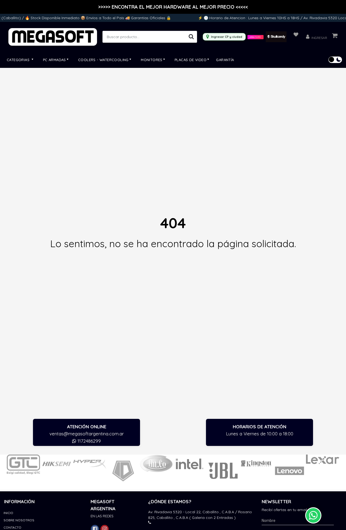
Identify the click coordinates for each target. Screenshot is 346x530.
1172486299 (88, 441)
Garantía (225, 60)
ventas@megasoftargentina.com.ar (86, 433)
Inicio (8, 513)
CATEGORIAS (19, 60)
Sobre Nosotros (19, 520)
